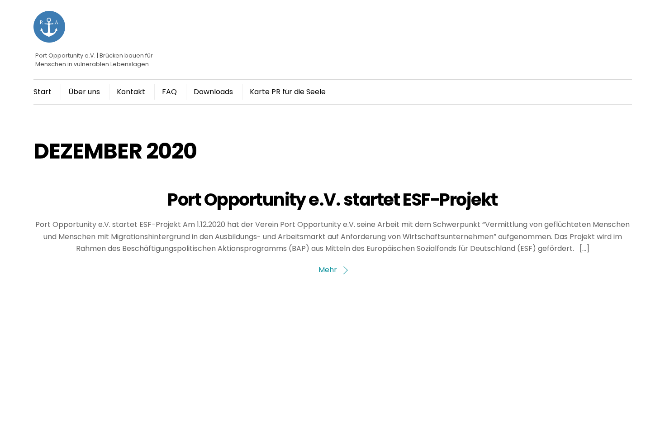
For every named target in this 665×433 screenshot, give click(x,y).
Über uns (84, 92)
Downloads (213, 92)
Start (42, 92)
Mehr (327, 270)
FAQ (169, 92)
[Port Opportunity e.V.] (49, 38)
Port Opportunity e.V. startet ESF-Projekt (332, 200)
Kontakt (131, 92)
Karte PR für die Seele (288, 92)
